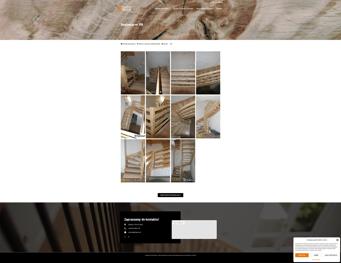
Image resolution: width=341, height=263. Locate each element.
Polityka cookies (316, 259)
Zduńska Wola (155, 44)
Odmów (316, 255)
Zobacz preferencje (331, 255)
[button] (337, 240)
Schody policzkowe (128, 44)
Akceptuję (302, 255)
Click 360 (194, 255)
